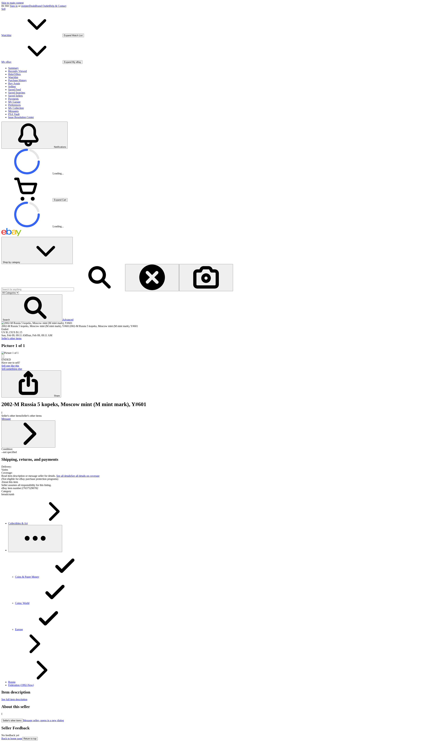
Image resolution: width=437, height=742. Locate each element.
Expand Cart (60, 200)
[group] (218, 353)
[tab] (218, 482)
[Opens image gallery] (2, 356)
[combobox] (37, 289)
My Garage (14, 101)
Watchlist (13, 77)
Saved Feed (14, 89)
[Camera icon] (206, 277)
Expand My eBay (72, 62)
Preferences (14, 104)
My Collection (16, 108)
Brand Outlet (42, 5)
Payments (13, 98)
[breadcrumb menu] (35, 538)
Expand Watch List (73, 35)
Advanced (67, 319)
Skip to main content (12, 2)
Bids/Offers (14, 74)
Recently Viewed (17, 71)
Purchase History (17, 80)
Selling (12, 86)
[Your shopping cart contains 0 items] (27, 199)
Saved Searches (16, 92)
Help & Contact (57, 5)
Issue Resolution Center (21, 117)
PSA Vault (13, 114)
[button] (31, 308)
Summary (13, 68)
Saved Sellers (15, 95)
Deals (32, 5)
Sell (3, 9)
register (25, 5)
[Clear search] (152, 277)
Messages (13, 111)
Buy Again (14, 83)
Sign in (14, 5)
